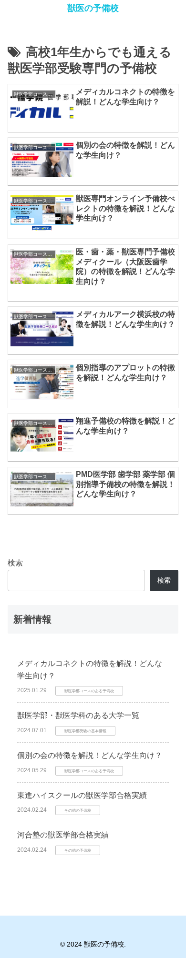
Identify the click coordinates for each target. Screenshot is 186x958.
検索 (15, 563)
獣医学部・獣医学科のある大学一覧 (78, 715)
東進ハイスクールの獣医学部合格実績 (82, 795)
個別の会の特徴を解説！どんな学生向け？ (89, 755)
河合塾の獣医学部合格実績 (63, 835)
